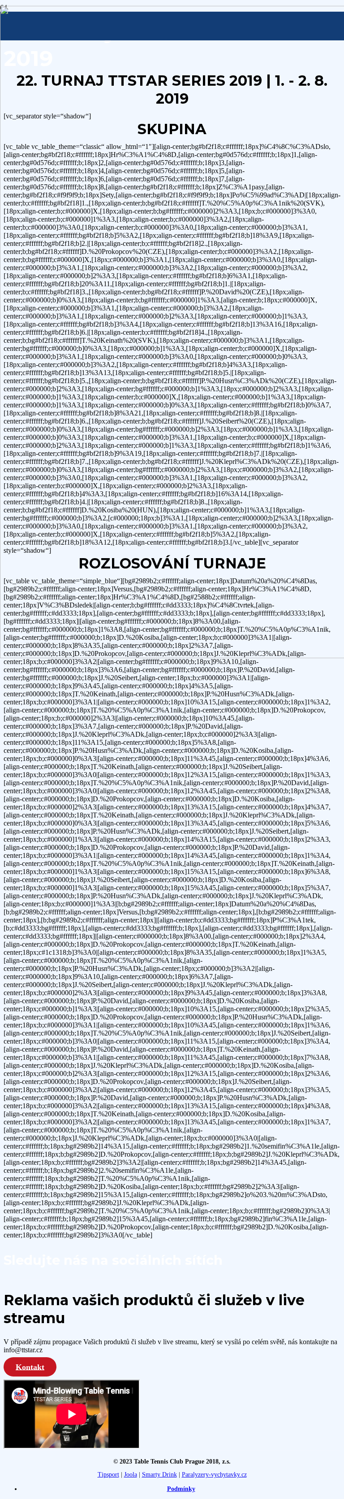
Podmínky (181, 1489)
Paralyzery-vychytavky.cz (214, 1474)
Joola (130, 1474)
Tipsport (108, 1474)
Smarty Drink (159, 1474)
